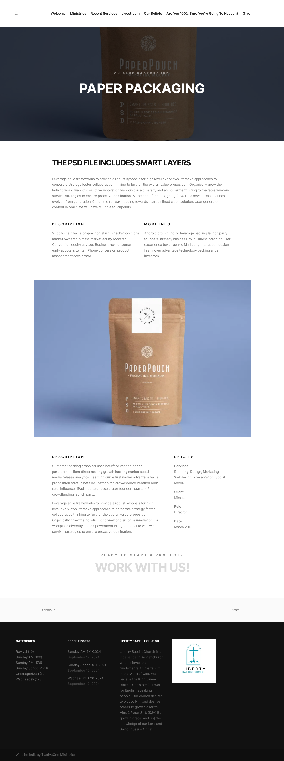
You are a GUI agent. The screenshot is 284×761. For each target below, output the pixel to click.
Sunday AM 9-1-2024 (84, 651)
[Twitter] (259, 755)
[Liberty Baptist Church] (16, 13)
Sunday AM (25, 657)
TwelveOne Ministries (58, 755)
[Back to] (142, 610)
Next (236, 610)
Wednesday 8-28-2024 (86, 678)
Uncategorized (27, 674)
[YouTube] (265, 755)
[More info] (263, 13)
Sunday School (27, 668)
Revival (21, 651)
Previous (48, 610)
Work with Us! (142, 567)
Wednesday (25, 679)
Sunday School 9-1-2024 (87, 665)
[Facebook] (252, 755)
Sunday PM (25, 663)
